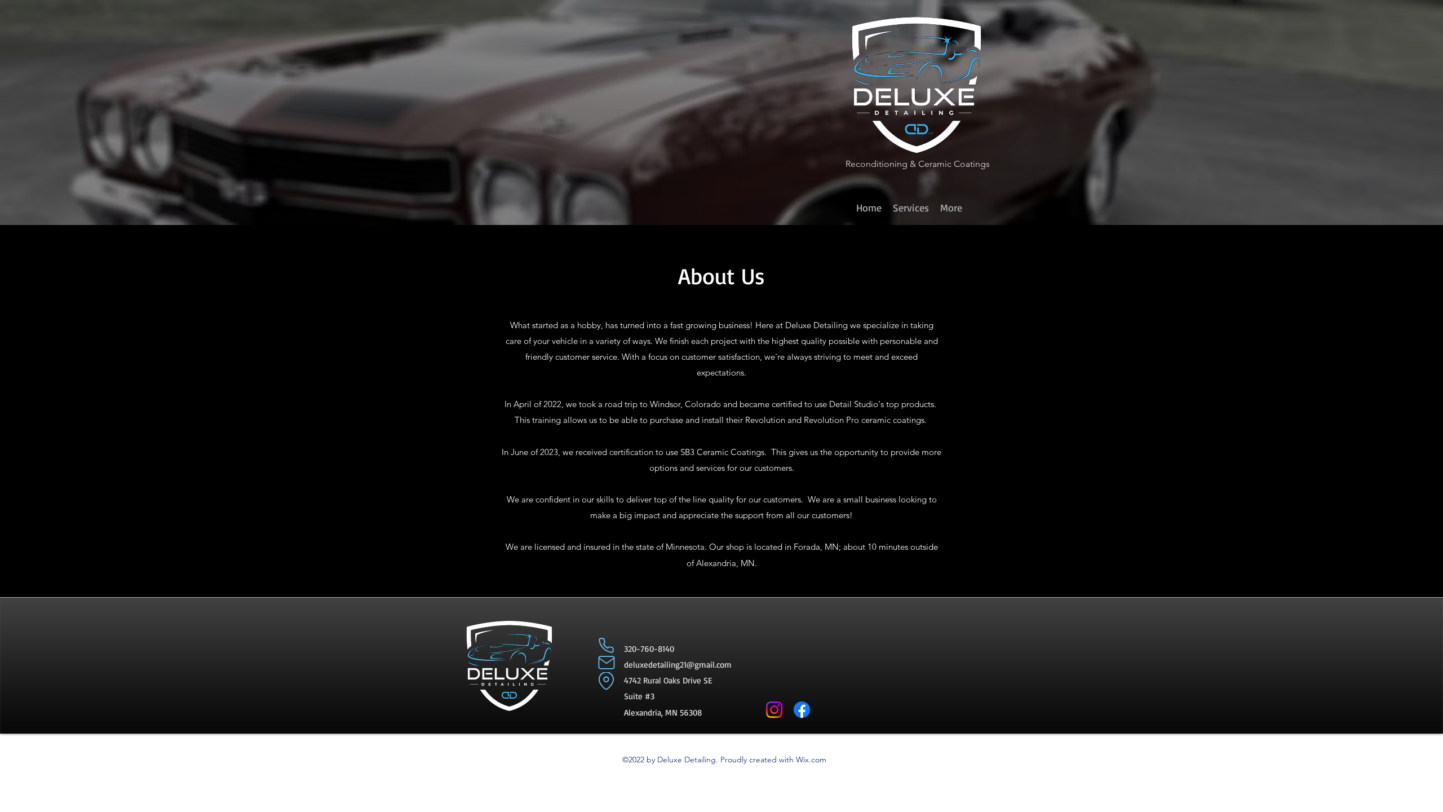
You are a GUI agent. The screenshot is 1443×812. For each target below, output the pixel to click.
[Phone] (606, 645)
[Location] (606, 681)
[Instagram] (774, 710)
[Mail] (606, 663)
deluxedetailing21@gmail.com (678, 664)
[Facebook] (802, 710)
